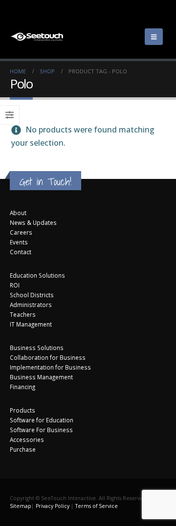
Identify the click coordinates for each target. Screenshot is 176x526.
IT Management (31, 324)
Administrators (31, 304)
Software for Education (41, 420)
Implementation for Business (50, 367)
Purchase (23, 449)
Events (19, 242)
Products (22, 410)
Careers (21, 232)
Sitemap (20, 506)
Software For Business (41, 430)
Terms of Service (96, 506)
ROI (15, 285)
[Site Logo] (37, 37)
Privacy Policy (52, 506)
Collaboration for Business (48, 357)
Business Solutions (37, 347)
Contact (20, 252)
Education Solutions (37, 275)
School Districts (32, 295)
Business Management (41, 377)
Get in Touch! (45, 182)
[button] (154, 36)
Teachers (23, 314)
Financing (22, 387)
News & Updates (33, 222)
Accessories (27, 439)
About (18, 213)
